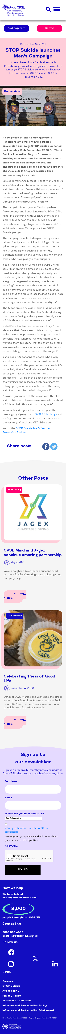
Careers (7, 981)
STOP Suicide (11, 986)
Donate (49, 28)
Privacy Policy (11, 996)
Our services (12, 91)
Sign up (23, 870)
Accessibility (10, 991)
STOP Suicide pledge (44, 414)
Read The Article (15, 596)
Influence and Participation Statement (28, 1010)
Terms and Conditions (16, 1001)
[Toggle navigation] (56, 9)
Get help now (16, 28)
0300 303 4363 (12, 932)
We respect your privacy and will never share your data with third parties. (31, 839)
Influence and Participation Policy (24, 1006)
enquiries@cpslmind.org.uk (19, 936)
